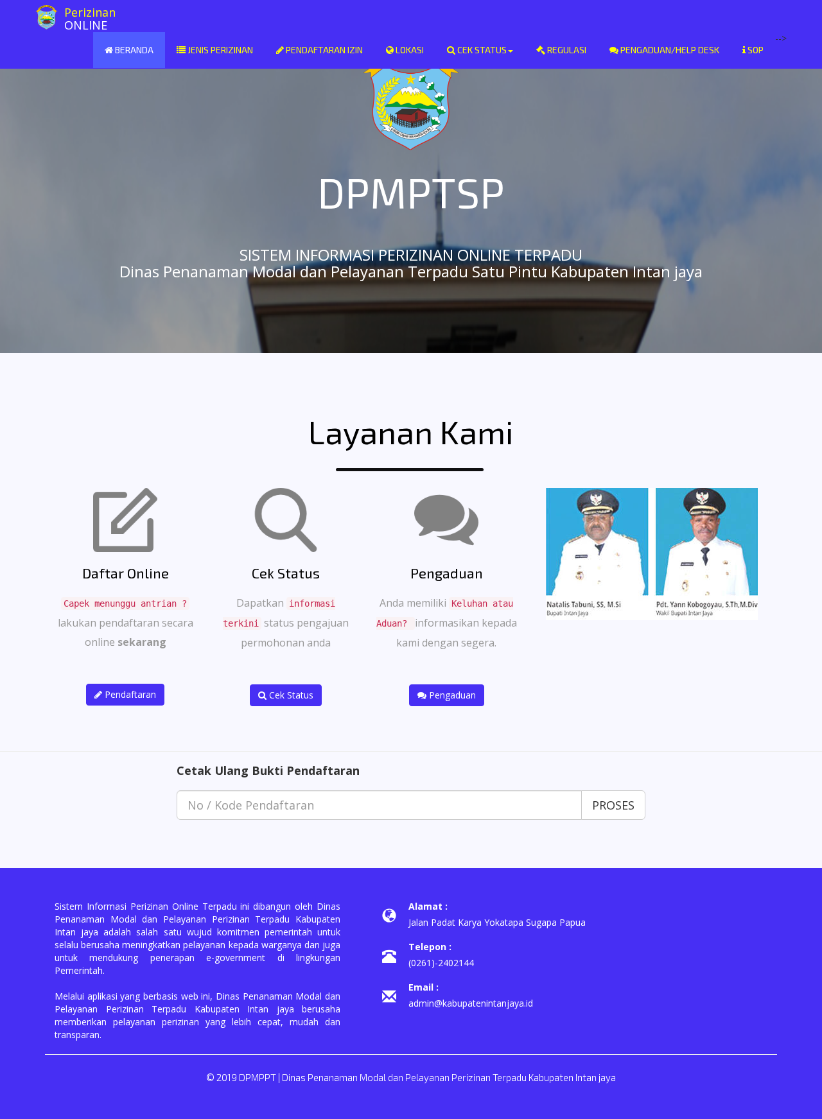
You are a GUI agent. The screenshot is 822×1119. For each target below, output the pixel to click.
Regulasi (565, 49)
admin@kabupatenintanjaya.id (470, 1003)
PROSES (613, 805)
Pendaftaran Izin (323, 49)
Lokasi (409, 49)
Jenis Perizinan (219, 49)
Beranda (133, 49)
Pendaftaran (129, 694)
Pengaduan (451, 695)
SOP (755, 49)
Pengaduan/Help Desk (668, 49)
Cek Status (481, 49)
